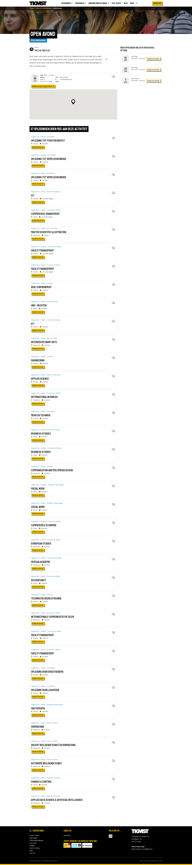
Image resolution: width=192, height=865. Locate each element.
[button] (73, 101)
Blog (31, 850)
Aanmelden (157, 3)
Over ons (32, 853)
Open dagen (33, 838)
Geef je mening (34, 848)
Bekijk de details (37, 147)
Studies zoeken (34, 835)
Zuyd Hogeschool (38, 40)
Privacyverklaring (35, 861)
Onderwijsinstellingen (36, 840)
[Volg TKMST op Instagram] (110, 837)
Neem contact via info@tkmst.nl (142, 849)
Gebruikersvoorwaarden (49, 861)
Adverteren (67, 835)
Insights (32, 845)
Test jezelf (33, 843)
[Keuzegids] (87, 845)
